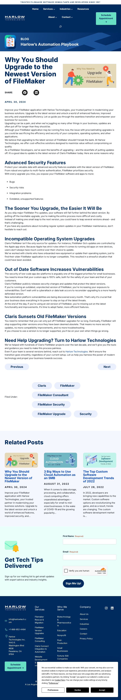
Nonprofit (61, 635)
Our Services (39, 608)
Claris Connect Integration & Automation (42, 649)
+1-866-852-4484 (17, 629)
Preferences (53, 690)
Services (84, 619)
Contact (83, 634)
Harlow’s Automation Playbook (50, 44)
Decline (78, 690)
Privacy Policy (86, 638)
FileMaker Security (51, 404)
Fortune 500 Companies (62, 657)
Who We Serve (62, 608)
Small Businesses (62, 649)
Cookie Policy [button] (60, 680)
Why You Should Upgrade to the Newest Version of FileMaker (18, 476)
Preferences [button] (53, 683)
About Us (84, 614)
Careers (83, 629)
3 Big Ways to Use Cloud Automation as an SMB (60, 475)
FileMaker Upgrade (52, 414)
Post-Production (62, 641)
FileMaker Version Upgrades (39, 630)
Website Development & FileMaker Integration (41, 661)
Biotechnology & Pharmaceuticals (64, 621)
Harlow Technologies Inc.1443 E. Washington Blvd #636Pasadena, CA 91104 (17, 645)
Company (85, 606)
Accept (102, 690)
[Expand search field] (60, 26)
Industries (84, 624)
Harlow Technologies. (77, 351)
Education (61, 630)
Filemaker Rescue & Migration (39, 620)
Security (86, 414)
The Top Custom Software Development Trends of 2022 (98, 476)
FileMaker (67, 385)
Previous (17, 367)
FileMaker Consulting (40, 639)
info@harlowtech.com (17, 620)
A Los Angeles (31, 684)
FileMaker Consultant (53, 395)
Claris (42, 385)
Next (107, 367)
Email (70, 551)
